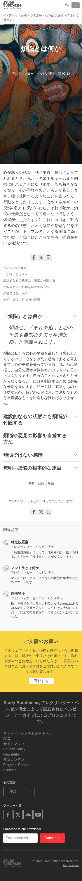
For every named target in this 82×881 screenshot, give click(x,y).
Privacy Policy (14, 749)
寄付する (41, 681)
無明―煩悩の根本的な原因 (21, 300)
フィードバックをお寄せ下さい (27, 733)
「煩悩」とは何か (15, 274)
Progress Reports (16, 765)
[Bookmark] (48, 257)
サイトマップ (13, 744)
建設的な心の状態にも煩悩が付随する (29, 280)
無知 (51, 483)
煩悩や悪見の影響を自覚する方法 (26, 287)
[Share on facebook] (33, 257)
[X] (41, 257)
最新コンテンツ (15, 759)
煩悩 (41, 483)
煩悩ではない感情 (15, 293)
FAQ (6, 738)
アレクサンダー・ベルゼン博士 (33, 73)
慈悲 (31, 483)
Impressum (71, 865)
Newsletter (11, 754)
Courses (9, 770)
